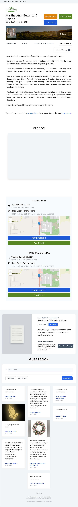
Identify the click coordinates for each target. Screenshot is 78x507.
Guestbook (66, 43)
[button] (39, 224)
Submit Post (67, 378)
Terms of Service (44, 498)
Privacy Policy (33, 498)
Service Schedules (44, 43)
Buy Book (53, 324)
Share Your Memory (65, 346)
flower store (66, 113)
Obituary (11, 43)
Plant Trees (39, 243)
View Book (42, 324)
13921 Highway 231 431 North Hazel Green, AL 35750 (32, 214)
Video (25, 43)
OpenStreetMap (41, 501)
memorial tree (33, 113)
